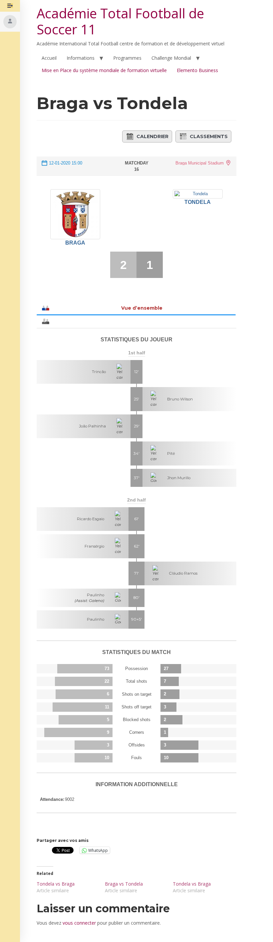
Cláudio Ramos (183, 573)
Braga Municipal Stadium (199, 163)
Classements (209, 136)
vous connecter (79, 923)
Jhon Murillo (178, 478)
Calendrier (152, 136)
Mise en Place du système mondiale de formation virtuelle (104, 70)
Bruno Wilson (180, 399)
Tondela (197, 202)
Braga (75, 243)
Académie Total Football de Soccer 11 (120, 21)
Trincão (99, 371)
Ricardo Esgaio (90, 519)
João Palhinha (92, 426)
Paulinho (95, 595)
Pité (171, 453)
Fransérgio (94, 546)
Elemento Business (197, 70)
